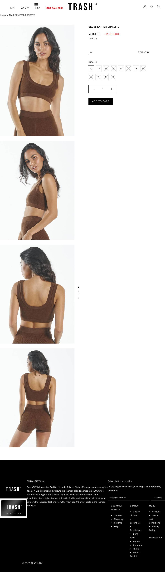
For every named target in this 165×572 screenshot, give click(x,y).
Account (156, 511)
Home (3, 15)
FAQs (116, 526)
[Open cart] (158, 6)
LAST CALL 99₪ (54, 8)
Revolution (135, 530)
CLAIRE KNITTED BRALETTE (22, 15)
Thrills (136, 548)
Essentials (135, 522)
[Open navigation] (36, 4)
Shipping (118, 519)
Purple (136, 541)
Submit (158, 497)
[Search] (151, 6)
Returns (118, 522)
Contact (118, 515)
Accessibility (155, 537)
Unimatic (137, 545)
